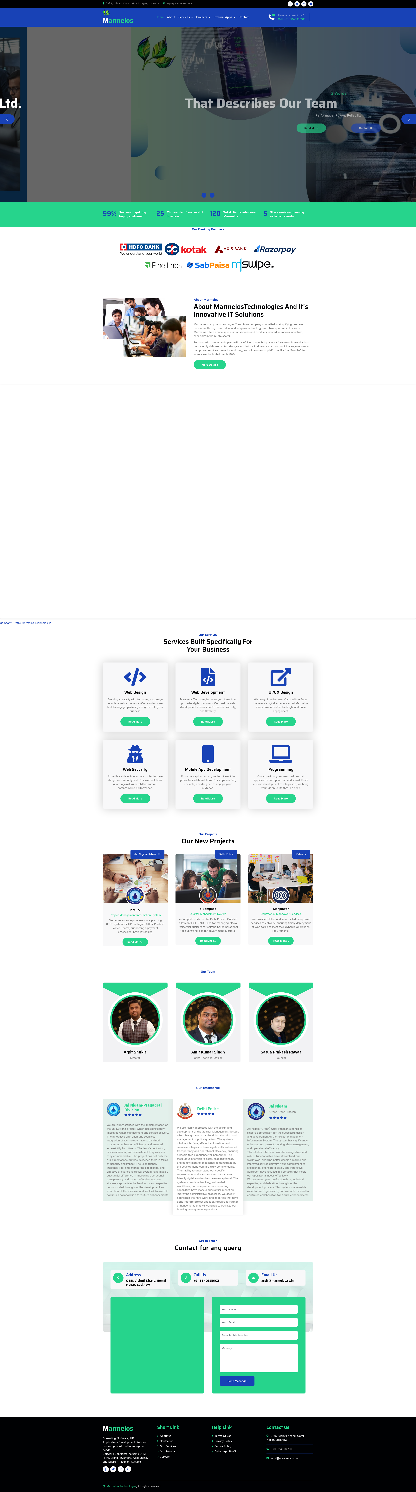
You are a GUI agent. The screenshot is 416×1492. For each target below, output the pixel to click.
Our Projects (168, 1451)
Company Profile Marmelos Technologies (25, 623)
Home (160, 17)
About (171, 17)
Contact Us (224, 128)
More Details (210, 364)
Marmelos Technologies (121, 1486)
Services (184, 17)
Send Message (237, 1381)
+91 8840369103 (206, 1280)
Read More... (135, 942)
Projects (201, 17)
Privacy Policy (223, 1441)
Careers (165, 1456)
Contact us (166, 1441)
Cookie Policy (222, 1446)
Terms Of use (222, 1435)
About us (165, 1435)
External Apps (223, 17)
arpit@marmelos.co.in (277, 1280)
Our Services (168, 1446)
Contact (244, 17)
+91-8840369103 (281, 1449)
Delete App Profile (225, 1451)
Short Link (168, 1427)
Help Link (222, 1427)
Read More (191, 128)
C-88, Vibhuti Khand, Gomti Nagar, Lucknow (146, 1282)
